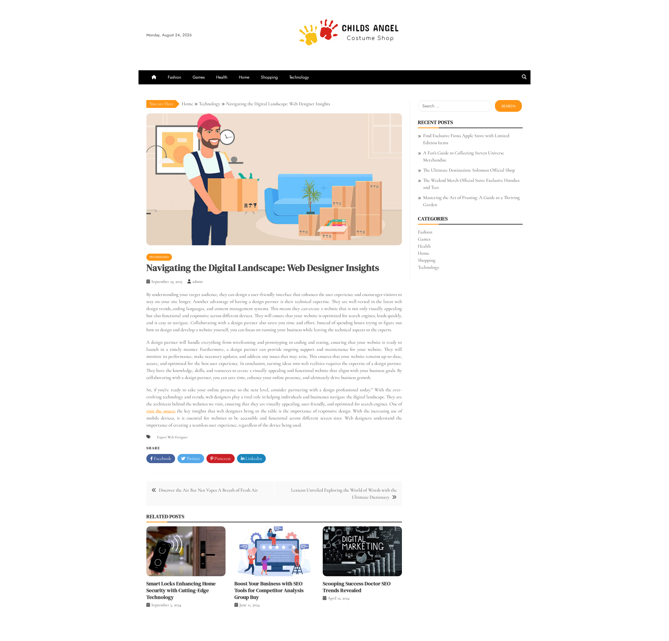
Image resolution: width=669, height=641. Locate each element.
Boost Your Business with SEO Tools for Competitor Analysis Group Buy (269, 590)
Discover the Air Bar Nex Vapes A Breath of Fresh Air (208, 490)
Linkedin (253, 458)
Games (199, 77)
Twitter (192, 458)
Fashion (174, 77)
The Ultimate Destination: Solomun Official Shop (469, 170)
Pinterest (222, 458)
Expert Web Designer (172, 437)
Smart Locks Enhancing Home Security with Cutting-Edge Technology (181, 590)
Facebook (162, 458)
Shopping (269, 77)
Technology (299, 77)
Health (221, 77)
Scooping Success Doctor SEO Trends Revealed (356, 587)
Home (244, 77)
